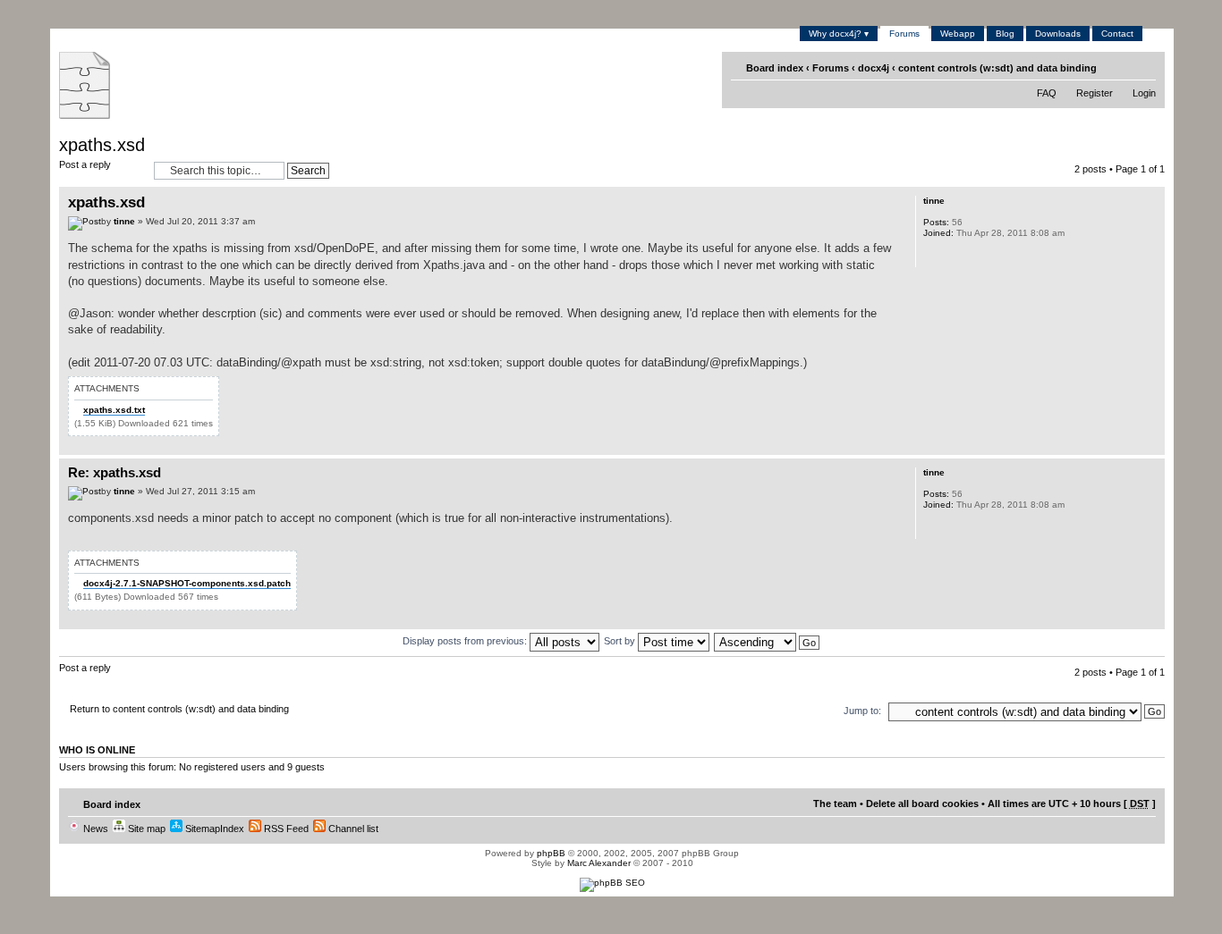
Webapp (957, 33)
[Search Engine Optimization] (612, 883)
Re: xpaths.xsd (114, 472)
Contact (1117, 33)
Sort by (621, 640)
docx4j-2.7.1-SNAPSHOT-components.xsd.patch (187, 583)
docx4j (873, 68)
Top (1151, 445)
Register (1094, 93)
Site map (145, 828)
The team (835, 803)
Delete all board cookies (922, 803)
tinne (124, 221)
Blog (1005, 33)
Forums (904, 33)
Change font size (1144, 67)
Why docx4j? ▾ (839, 33)
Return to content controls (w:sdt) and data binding (179, 708)
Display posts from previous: (466, 640)
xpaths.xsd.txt (114, 410)
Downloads (1058, 33)
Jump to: (862, 710)
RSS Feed (285, 828)
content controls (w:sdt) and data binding (997, 68)
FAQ (1047, 93)
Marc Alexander (599, 863)
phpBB (551, 853)
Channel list (352, 828)
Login (1144, 93)
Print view (1117, 67)
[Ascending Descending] (767, 640)
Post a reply (85, 164)
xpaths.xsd (102, 145)
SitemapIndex (213, 828)
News (94, 828)
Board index (774, 68)
